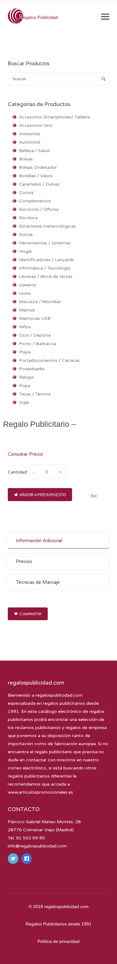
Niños (25, 327)
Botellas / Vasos (36, 175)
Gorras (26, 234)
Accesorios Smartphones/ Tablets (54, 117)
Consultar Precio (25, 454)
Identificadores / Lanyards (46, 259)
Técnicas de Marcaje (38, 582)
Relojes (26, 377)
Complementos (35, 201)
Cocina (26, 192)
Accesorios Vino (36, 125)
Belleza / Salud (34, 150)
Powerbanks (32, 368)
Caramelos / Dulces (39, 184)
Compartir (30, 614)
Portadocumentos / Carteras (49, 360)
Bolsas (26, 159)
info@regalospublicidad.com (37, 846)
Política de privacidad (58, 941)
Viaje (24, 402)
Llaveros (27, 285)
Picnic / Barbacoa (37, 343)
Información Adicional (39, 540)
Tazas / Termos (35, 394)
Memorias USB (35, 318)
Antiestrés (29, 133)
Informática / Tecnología (44, 268)
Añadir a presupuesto (42, 495)
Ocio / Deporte (35, 335)
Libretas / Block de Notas (45, 276)
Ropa (24, 385)
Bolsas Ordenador (38, 167)
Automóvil (29, 142)
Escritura (28, 217)
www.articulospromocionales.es (40, 792)
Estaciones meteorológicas (47, 226)
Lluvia (25, 293)
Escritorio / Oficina (38, 209)
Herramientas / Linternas (45, 243)
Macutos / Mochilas (40, 301)
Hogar (25, 251)
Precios (24, 561)
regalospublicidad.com (59, 695)
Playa (25, 352)
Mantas (27, 310)
